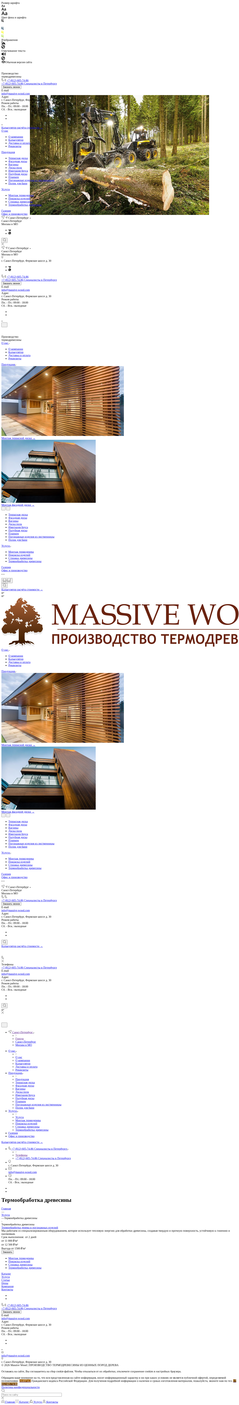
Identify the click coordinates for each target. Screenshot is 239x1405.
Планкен (13, 177)
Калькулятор (15, 139)
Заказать (7, 1252)
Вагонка (13, 164)
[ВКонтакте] (9, 230)
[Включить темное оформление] (4, 324)
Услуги (5, 189)
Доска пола (15, 167)
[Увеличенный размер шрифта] (4, 14)
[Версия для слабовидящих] (7, 580)
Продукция (8, 152)
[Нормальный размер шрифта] (3, 9)
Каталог (6, 1273)
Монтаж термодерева (21, 195)
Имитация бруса (18, 170)
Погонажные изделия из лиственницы (31, 180)
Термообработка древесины (24, 204)
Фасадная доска (17, 161)
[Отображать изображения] (3, 43)
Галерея (6, 210)
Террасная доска (18, 158)
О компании (15, 136)
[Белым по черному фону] (2, 25)
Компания (7, 1286)
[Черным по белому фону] (2, 21)
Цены (4, 1283)
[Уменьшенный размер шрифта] (3, 6)
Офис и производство (14, 213)
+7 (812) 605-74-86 (18, 80)
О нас (4, 130)
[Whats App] (9, 233)
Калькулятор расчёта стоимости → (22, 127)
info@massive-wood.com (15, 93)
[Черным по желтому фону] (2, 32)
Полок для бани (17, 183)
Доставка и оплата (19, 143)
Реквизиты (14, 146)
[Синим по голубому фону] (2, 29)
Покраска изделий (19, 198)
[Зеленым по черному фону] (2, 36)
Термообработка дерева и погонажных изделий (29, 1227)
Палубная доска (17, 173)
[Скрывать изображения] (3, 47)
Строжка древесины (20, 201)
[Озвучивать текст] (3, 54)
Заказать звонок (11, 87)
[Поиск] (4, 240)
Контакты (7, 1289)
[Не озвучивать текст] (3, 59)
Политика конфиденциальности (20, 1387)
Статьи (5, 1280)
